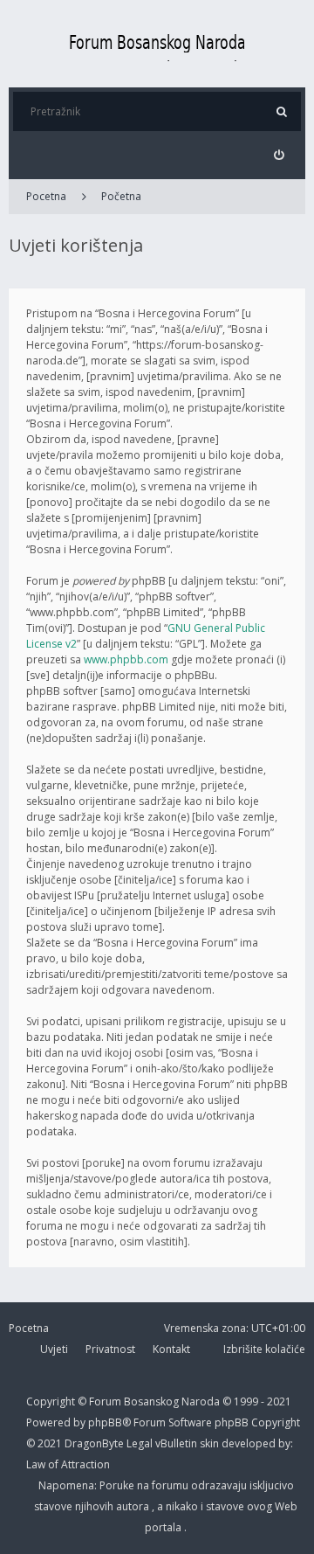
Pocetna (46, 196)
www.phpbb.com (126, 659)
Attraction (85, 1464)
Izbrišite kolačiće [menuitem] (264, 1349)
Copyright (50, 1401)
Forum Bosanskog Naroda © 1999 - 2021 (190, 1401)
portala (164, 1527)
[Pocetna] (157, 43)
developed (250, 1443)
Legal (139, 1443)
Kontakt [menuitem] (171, 1349)
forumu (171, 1485)
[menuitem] (278, 155)
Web (286, 1506)
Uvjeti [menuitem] (54, 1349)
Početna (121, 196)
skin (211, 1443)
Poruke (118, 1485)
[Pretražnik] (281, 111)
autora (134, 1506)
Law (37, 1464)
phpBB (233, 1422)
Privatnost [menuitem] (110, 1349)
